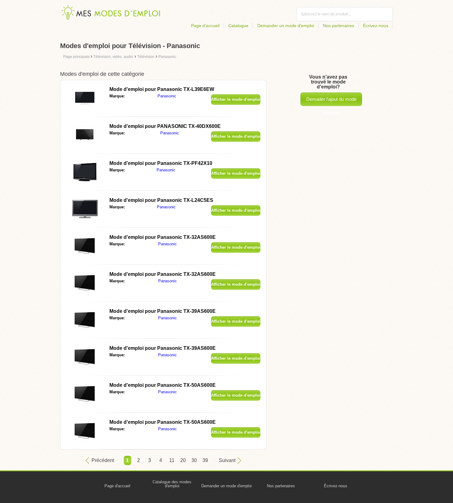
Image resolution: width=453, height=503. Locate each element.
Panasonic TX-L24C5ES (161, 200)
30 (194, 460)
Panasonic (166, 96)
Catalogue (238, 25)
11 (171, 460)
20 (183, 460)
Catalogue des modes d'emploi (172, 484)
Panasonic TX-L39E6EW (161, 89)
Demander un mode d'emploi (285, 25)
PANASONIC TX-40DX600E (165, 126)
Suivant (227, 460)
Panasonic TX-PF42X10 (160, 163)
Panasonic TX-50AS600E (162, 385)
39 (205, 460)
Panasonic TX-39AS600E (162, 311)
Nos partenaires (338, 25)
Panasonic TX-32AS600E (162, 237)
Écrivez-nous (375, 25)
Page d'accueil (205, 25)
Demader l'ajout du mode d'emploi (331, 101)
